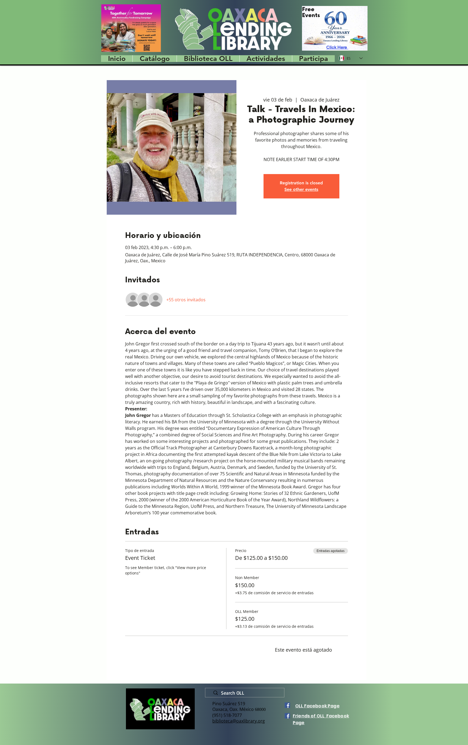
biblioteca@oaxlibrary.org (238, 721)
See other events (301, 189)
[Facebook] (287, 705)
